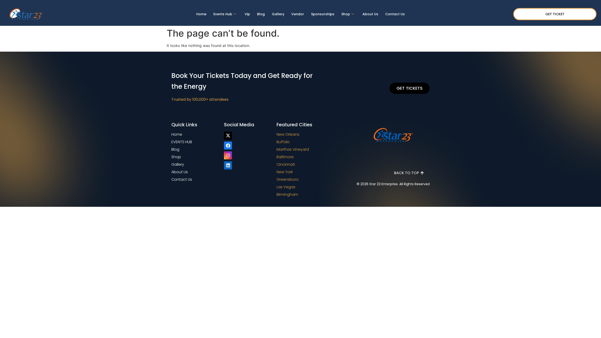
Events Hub (222, 14)
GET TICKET (554, 14)
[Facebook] (228, 146)
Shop (345, 14)
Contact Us (395, 14)
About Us (370, 14)
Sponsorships (322, 14)
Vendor (297, 14)
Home (201, 14)
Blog (261, 14)
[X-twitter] (228, 136)
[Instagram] (228, 155)
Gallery (278, 14)
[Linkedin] (228, 165)
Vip (247, 14)
